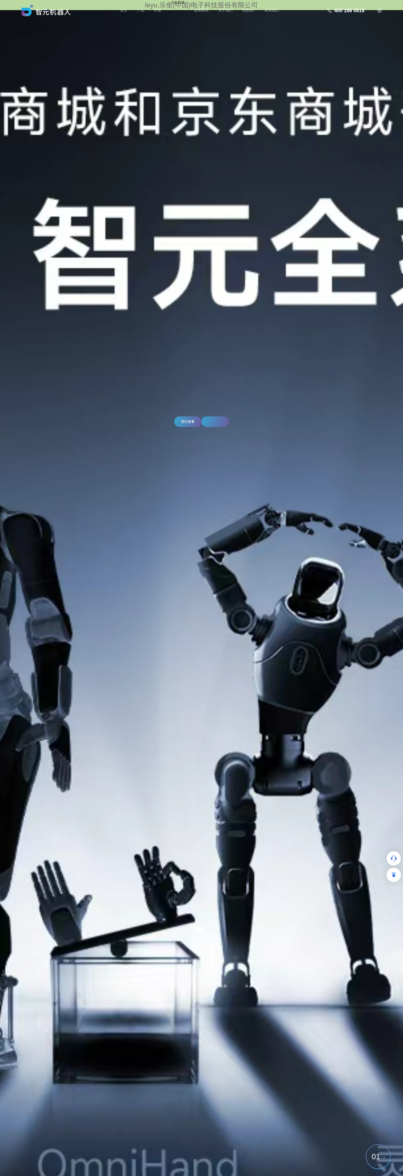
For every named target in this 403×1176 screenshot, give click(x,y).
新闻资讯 (201, 10)
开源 (157, 10)
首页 (123, 10)
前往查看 (188, 421)
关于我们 (225, 10)
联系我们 (272, 10)
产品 (140, 10)
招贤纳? (248, 10)
